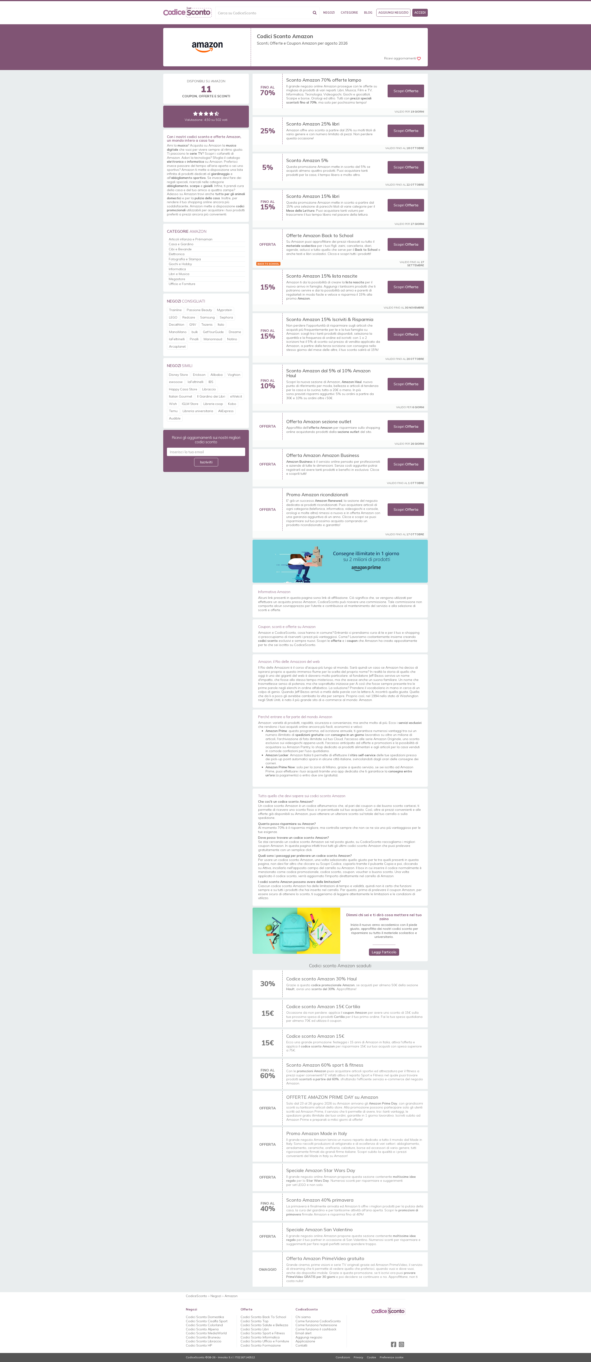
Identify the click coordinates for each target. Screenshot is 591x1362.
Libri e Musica (179, 274)
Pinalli (194, 339)
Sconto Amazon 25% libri (312, 124)
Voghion (234, 375)
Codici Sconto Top (254, 1321)
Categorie (349, 12)
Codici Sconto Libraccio (203, 1341)
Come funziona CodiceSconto (318, 1321)
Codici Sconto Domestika (205, 1317)
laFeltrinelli (177, 339)
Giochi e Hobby (180, 264)
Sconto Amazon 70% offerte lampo (323, 80)
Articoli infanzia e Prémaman (190, 239)
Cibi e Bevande (180, 249)
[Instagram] (401, 1344)
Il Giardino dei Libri (211, 396)
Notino (232, 339)
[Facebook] (394, 1344)
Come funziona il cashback (316, 1329)
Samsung (207, 317)
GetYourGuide (213, 332)
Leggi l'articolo (384, 952)
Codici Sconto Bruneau (203, 1337)
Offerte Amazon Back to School (319, 235)
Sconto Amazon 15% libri (312, 196)
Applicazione (305, 1341)
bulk (195, 332)
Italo (221, 324)
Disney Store (178, 375)
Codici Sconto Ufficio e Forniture (265, 1341)
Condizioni (343, 1357)
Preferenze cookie (392, 1357)
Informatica (177, 269)
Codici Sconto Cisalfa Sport (206, 1321)
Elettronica (176, 254)
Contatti (301, 1345)
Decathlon (176, 324)
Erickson (199, 375)
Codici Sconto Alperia (202, 1329)
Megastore (177, 279)
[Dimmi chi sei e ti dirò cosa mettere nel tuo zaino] (296, 931)
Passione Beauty (199, 310)
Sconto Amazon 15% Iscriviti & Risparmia (329, 319)
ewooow (176, 382)
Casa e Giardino (181, 244)
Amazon (231, 1296)
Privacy (358, 1357)
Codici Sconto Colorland (204, 1325)
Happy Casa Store (183, 389)
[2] (200, 113)
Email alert (303, 1333)
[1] (195, 113)
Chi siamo (303, 1317)
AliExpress (226, 411)
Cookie (371, 1357)
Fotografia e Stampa (185, 259)
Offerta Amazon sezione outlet (318, 421)
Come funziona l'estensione (316, 1325)
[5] (216, 113)
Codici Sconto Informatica (260, 1337)
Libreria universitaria (198, 411)
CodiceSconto (196, 1296)
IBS (210, 382)
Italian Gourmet (180, 396)
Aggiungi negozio (393, 12)
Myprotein (224, 310)
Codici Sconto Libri (255, 1329)
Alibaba (217, 375)
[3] (206, 113)
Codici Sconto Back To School (263, 1317)
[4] (211, 113)
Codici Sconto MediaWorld (206, 1333)
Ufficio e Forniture (182, 284)
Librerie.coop (213, 404)
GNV (192, 324)
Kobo (232, 404)
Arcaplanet (177, 346)
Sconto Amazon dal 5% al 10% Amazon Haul (328, 373)
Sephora (226, 317)
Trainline (175, 310)
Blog (368, 12)
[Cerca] (314, 13)
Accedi (420, 12)
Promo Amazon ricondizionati (317, 494)
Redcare (188, 317)
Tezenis (207, 324)
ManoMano (178, 332)
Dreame (235, 332)
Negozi (329, 12)
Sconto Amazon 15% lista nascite (321, 276)
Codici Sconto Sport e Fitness (263, 1333)
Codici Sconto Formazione (261, 1345)
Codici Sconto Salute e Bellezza (264, 1325)
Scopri (406, 91)
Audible (175, 418)
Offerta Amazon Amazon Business (322, 455)
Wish (173, 404)
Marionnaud (213, 339)
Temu (173, 411)
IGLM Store (190, 404)
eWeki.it (236, 396)
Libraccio (209, 389)
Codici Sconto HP (199, 1345)
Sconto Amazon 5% (307, 160)
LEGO (173, 317)
